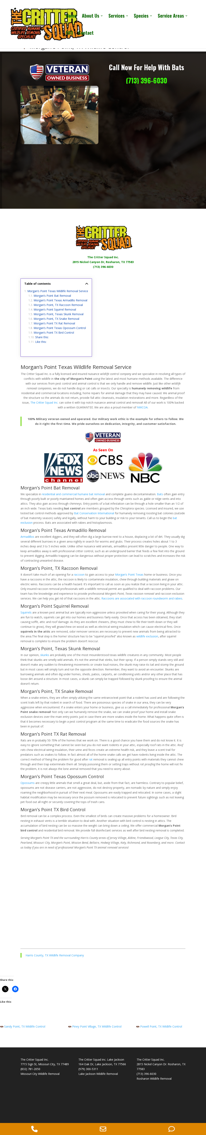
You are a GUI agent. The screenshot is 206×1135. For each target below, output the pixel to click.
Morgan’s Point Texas (129, 574)
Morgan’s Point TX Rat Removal (54, 323)
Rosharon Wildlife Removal (154, 1078)
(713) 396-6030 (146, 80)
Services (116, 16)
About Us (90, 16)
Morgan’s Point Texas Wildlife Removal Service (57, 291)
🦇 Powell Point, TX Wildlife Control (159, 1026)
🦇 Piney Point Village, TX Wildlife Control (95, 1026)
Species (141, 16)
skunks (44, 655)
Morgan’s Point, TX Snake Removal (56, 319)
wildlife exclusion (147, 636)
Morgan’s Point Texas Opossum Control (60, 328)
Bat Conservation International (94, 513)
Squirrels (26, 612)
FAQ (69, 33)
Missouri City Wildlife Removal (40, 1074)
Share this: (42, 337)
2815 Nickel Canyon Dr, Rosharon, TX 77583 (103, 262)
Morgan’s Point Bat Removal (52, 296)
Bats (160, 494)
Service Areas (171, 16)
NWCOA (142, 407)
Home (71, 16)
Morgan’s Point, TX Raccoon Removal (58, 305)
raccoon (79, 574)
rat (91, 759)
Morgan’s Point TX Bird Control (54, 332)
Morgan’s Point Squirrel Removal (55, 309)
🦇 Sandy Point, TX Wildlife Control (22, 1026)
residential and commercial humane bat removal (73, 494)
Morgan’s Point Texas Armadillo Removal (60, 300)
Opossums (28, 783)
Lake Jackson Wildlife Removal (98, 1074)
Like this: (40, 342)
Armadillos (27, 537)
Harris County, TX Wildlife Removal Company (55, 955)
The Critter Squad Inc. (103, 257)
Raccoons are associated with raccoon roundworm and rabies (141, 598)
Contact (86, 33)
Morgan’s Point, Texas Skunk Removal (58, 314)
